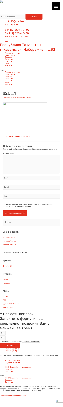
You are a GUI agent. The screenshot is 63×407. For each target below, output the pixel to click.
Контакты (8, 65)
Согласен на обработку (21, 342)
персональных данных (31, 342)
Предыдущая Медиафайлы (18, 136)
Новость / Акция (9, 237)
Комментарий (8, 154)
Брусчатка (9, 59)
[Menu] (56, 6)
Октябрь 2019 (8, 266)
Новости (8, 61)
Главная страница (12, 53)
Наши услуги (10, 55)
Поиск (34, 17)
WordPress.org (8, 307)
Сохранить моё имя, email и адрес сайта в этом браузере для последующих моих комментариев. (29, 205)
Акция (5, 280)
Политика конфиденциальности (13, 396)
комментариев (11, 304)
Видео (7, 63)
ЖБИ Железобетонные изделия (18, 367)
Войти (5, 296)
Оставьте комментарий (12, 98)
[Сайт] (31, 197)
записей (8, 300)
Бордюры (8, 57)
